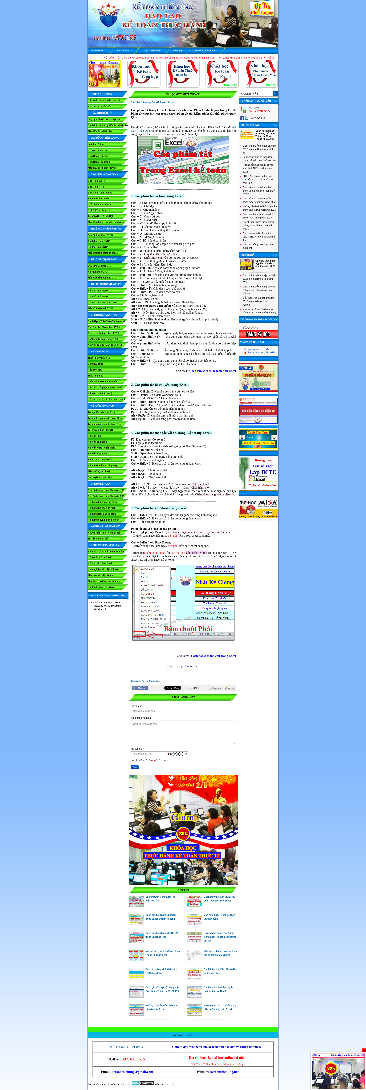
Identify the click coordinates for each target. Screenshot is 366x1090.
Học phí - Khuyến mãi (99, 106)
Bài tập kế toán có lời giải (101, 587)
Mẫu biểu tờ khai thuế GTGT (103, 277)
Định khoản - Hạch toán (100, 459)
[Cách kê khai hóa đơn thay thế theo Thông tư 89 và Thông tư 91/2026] (247, 139)
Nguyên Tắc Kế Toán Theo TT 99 (105, 345)
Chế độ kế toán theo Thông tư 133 (106, 490)
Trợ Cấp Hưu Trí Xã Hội (100, 216)
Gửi (135, 767)
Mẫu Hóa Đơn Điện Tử (100, 131)
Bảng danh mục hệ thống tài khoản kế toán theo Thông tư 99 (259, 159)
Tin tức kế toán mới (98, 538)
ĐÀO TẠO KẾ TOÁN (101, 94)
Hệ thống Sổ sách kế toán (102, 508)
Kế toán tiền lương (98, 150)
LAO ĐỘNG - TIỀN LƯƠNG (105, 137)
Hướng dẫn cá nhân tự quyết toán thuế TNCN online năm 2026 (258, 168)
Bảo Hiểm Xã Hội (97, 181)
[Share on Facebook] (140, 688)
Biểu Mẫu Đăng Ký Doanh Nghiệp (106, 551)
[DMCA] (143, 1084)
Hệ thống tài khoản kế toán (102, 502)
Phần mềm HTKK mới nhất (102, 381)
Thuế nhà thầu (95, 375)
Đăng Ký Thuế (95, 364)
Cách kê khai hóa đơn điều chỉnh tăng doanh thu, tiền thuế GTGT (259, 191)
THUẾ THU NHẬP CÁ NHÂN (106, 228)
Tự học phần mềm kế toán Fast (104, 424)
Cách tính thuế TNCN (99, 241)
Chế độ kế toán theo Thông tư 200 (106, 496)
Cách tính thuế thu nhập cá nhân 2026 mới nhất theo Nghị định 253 (259, 149)
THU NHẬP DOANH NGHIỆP (106, 284)
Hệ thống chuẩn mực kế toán (103, 520)
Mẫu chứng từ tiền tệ (99, 471)
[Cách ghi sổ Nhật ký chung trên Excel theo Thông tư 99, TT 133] (136, 996)
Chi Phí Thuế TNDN (98, 296)
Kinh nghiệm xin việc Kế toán (103, 569)
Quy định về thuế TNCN (100, 235)
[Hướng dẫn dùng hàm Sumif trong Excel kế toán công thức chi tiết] (194, 942)
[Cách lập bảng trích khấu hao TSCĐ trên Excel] (136, 978)
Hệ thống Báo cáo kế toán (102, 514)
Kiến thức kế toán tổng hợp (102, 465)
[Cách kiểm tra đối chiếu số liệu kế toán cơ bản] (194, 978)
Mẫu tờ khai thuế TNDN (100, 308)
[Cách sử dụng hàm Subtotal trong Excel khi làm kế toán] (136, 924)
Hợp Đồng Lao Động (99, 162)
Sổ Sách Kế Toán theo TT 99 (103, 339)
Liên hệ (189, 1035)
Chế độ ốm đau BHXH (99, 204)
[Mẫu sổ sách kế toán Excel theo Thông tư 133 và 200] (136, 960)
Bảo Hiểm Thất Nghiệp (100, 192)
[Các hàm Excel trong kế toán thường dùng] (194, 924)
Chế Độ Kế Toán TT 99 (104, 315)
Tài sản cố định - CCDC (100, 430)
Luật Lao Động (96, 144)
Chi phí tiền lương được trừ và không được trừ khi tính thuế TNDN (258, 225)
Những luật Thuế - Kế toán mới (104, 532)
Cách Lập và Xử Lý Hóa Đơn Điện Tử (108, 125)
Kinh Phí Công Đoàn (98, 198)
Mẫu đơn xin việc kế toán (101, 575)
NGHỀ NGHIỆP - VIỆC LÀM (105, 545)
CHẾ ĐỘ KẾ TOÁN (101, 483)
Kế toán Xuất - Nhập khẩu (101, 447)
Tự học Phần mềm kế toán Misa (105, 418)
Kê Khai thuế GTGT (98, 271)
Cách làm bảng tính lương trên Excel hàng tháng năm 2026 (258, 216)
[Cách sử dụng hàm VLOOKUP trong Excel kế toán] (136, 942)
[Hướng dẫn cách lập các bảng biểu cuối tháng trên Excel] (194, 1014)
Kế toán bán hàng (97, 442)
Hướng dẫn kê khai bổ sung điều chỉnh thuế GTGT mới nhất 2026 (260, 208)
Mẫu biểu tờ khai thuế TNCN (103, 253)
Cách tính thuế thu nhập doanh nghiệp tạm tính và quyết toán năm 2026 (259, 290)
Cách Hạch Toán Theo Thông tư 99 (106, 321)
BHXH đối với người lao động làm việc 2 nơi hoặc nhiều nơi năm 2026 (258, 179)
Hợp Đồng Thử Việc (98, 156)
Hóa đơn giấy (95, 369)
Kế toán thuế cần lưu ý (100, 393)
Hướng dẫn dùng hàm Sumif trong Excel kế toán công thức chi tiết (220, 937)
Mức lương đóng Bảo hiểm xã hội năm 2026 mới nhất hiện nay (259, 311)
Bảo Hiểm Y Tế (96, 186)
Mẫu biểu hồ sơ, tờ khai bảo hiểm (106, 222)
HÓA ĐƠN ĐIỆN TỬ (101, 113)
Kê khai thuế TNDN (98, 290)
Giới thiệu (178, 1035)
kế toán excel (153, 681)
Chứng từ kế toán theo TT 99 (103, 333)
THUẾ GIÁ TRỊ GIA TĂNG (104, 259)
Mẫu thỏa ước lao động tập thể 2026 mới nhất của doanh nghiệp (258, 301)
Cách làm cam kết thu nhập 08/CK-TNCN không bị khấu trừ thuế (259, 237)
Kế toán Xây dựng (97, 453)
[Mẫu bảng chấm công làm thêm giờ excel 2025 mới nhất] (194, 960)
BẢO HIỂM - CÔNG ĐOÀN (104, 174)
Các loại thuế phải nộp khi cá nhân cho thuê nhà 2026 (265, 263)
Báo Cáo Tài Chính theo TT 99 (104, 327)
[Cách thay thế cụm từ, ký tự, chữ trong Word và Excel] (194, 906)
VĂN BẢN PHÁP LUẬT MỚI (105, 526)
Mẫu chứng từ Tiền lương (102, 168)
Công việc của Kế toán (100, 557)
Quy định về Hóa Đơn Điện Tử (104, 119)
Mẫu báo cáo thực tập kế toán (104, 581)
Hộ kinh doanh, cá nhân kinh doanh (106, 399)
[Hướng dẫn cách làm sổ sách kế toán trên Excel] (136, 1014)
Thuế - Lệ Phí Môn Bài (99, 358)
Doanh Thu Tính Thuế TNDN (103, 302)
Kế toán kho (94, 436)
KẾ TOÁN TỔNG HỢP (102, 406)
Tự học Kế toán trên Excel (102, 412)
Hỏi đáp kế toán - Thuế (100, 563)
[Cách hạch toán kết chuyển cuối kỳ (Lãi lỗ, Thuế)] (194, 996)
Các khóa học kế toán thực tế (104, 100)
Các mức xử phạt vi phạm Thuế (105, 387)
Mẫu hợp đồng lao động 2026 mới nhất (258, 246)
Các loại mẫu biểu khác (100, 477)
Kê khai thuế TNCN (98, 247)
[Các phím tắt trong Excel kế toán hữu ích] (136, 906)
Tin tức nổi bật (249, 125)
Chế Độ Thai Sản (97, 210)
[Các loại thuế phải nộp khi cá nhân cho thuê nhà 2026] (247, 269)
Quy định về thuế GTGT (100, 266)
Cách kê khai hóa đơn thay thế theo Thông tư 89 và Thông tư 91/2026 (264, 135)
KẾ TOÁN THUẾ (99, 351)
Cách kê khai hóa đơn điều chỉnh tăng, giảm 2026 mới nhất (259, 200)
